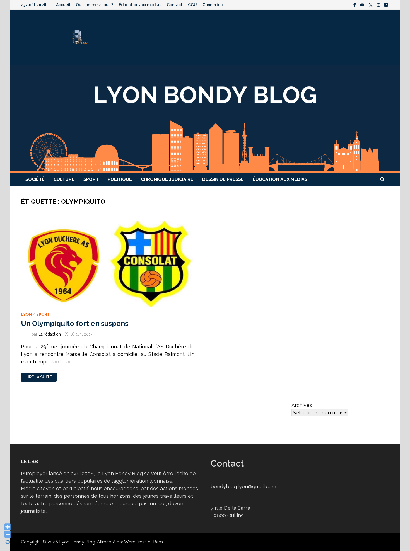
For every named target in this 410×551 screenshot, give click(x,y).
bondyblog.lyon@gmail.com (243, 486)
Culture (64, 179)
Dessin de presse (223, 179)
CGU (192, 5)
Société (35, 179)
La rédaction (49, 334)
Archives (301, 405)
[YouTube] (363, 5)
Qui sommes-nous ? (94, 5)
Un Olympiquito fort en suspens (74, 323)
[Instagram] (379, 5)
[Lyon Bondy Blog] (205, 119)
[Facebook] (355, 5)
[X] (371, 5)
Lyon (26, 314)
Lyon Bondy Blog (77, 542)
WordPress (135, 542)
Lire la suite (39, 377)
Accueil (63, 5)
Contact (174, 5)
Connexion (212, 5)
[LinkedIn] (386, 5)
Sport (91, 179)
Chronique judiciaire (167, 179)
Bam (158, 542)
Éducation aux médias (140, 5)
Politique (120, 179)
